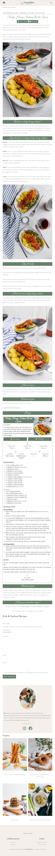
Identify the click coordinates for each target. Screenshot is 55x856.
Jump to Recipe (23, 21)
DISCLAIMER (42, 844)
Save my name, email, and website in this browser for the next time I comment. (26, 672)
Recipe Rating (6, 630)
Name (5, 655)
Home (4, 7)
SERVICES (13, 842)
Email (5, 662)
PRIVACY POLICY (42, 842)
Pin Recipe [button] (41, 439)
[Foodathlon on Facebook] (30, 728)
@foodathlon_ (26, 606)
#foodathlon (38, 606)
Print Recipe (34, 21)
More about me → (27, 724)
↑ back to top (27, 833)
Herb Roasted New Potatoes (12, 408)
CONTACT (13, 844)
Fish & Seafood (11, 7)
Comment (6, 636)
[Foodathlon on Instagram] (24, 728)
